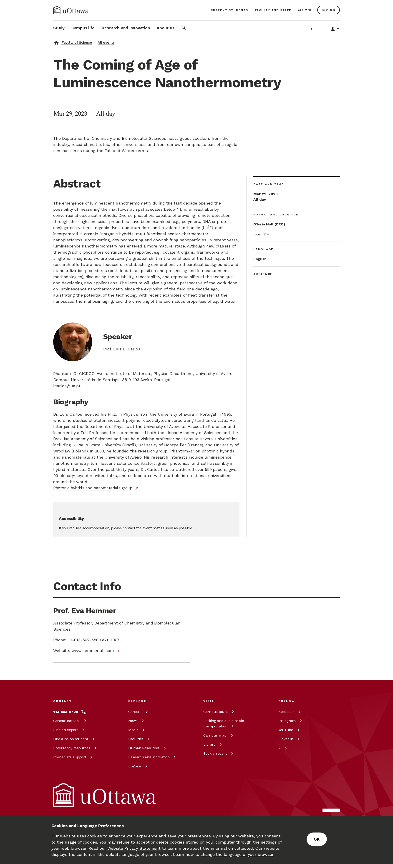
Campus (215, 711)
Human (144, 748)
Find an (65, 730)
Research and (148, 757)
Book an (215, 753)
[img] (71, 10)
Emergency (71, 748)
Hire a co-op (70, 739)
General (66, 721)
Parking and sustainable (223, 723)
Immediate (69, 757)
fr (313, 28)
